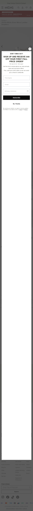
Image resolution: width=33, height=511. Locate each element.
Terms (20, 109)
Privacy (26, 109)
